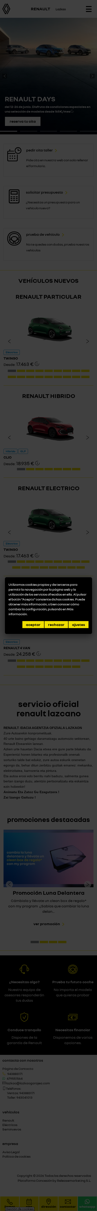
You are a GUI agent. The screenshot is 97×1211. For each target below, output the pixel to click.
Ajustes (78, 624)
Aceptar (33, 624)
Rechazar (56, 624)
